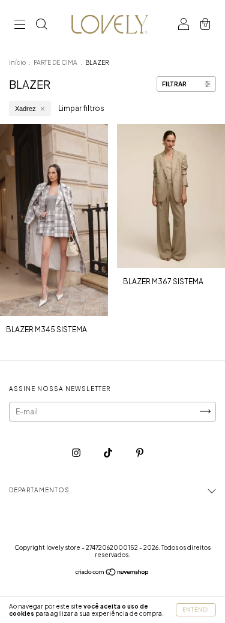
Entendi (195, 610)
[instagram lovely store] (76, 452)
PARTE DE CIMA (55, 62)
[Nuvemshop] (112, 573)
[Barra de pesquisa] (41, 25)
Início (17, 62)
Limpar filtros (81, 108)
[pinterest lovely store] (140, 452)
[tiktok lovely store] (108, 452)
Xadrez (25, 108)
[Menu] (20, 25)
